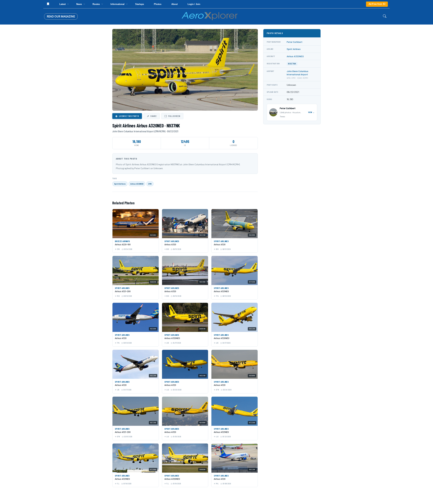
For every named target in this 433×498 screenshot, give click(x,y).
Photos (157, 4)
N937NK (292, 63)
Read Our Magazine (61, 16)
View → (311, 112)
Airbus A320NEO (136, 184)
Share (151, 116)
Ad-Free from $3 (377, 4)
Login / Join (194, 4)
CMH (150, 184)
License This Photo (127, 116)
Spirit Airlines (120, 184)
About (174, 4)
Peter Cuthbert (294, 41)
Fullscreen (172, 116)
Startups (139, 4)
